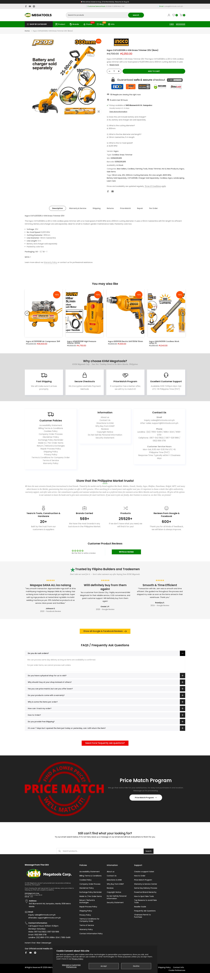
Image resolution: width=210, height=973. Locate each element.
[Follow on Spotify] (34, 6)
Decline (136, 966)
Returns (110, 208)
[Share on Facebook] (108, 191)
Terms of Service (51, 460)
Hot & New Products (170, 169)
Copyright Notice (105, 431)
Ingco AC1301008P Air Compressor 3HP (43, 341)
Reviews (105, 429)
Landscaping (178, 178)
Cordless (131, 169)
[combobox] (97, 15)
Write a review (126, 551)
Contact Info (178, 967)
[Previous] (27, 313)
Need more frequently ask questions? (105, 743)
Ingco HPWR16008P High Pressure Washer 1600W (81, 342)
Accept (104, 966)
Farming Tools (141, 169)
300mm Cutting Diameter (137, 175)
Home (27, 31)
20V (123, 175)
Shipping (97, 208)
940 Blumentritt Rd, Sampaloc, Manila (109, 6)
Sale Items (111, 171)
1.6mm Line (116, 175)
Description (57, 208)
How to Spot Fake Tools (144, 896)
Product (61, 24)
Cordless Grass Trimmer (122, 155)
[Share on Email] (112, 191)
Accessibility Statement (50, 425)
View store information (118, 112)
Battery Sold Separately (117, 178)
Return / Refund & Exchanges (51, 445)
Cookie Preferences (177, 970)
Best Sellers (122, 169)
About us (105, 417)
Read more (114, 65)
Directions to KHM (105, 423)
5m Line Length (155, 175)
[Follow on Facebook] (26, 6)
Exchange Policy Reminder (50, 440)
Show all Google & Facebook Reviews (103, 631)
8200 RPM (167, 175)
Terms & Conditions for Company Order (51, 457)
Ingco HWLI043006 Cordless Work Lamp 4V (164, 342)
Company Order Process (51, 434)
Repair (140, 208)
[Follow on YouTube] (30, 6)
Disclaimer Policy (51, 437)
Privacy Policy (77, 959)
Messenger (46, 943)
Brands (76, 24)
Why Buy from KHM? (105, 426)
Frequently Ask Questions (145, 911)
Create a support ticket (144, 871)
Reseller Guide (140, 907)
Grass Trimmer (154, 169)
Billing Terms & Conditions (50, 428)
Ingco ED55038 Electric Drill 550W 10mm (125, 341)
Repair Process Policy (50, 448)
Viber (38, 943)
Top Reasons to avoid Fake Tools (145, 901)
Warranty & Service (77, 208)
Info (112, 24)
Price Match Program (144, 797)
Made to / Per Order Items (50, 442)
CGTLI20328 (132, 178)
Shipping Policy (51, 451)
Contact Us (105, 420)
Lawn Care (111, 181)
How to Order (139, 876)
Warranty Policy (50, 262)
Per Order (153, 208)
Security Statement (105, 437)
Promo (90, 23)
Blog (102, 23)
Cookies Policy (50, 431)
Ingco (116, 151)
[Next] (182, 313)
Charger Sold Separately (148, 178)
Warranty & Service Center (145, 884)
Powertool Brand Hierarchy (145, 892)
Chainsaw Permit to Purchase (142, 916)
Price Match (125, 208)
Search (149, 851)
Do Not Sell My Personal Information (105, 434)
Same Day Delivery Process (145, 888)
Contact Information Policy (91, 933)
